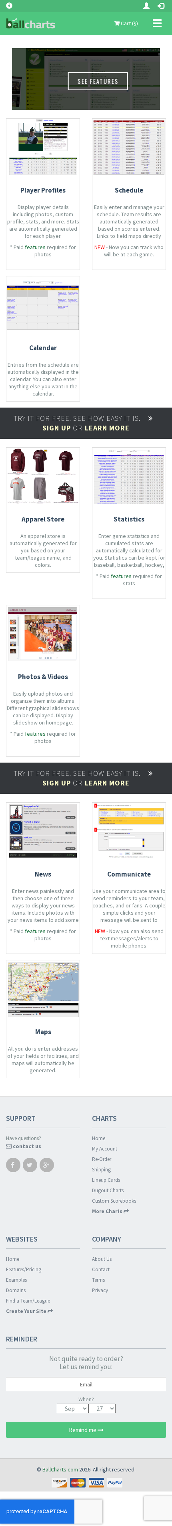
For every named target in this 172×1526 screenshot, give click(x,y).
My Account (104, 1148)
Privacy (100, 1290)
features (35, 247)
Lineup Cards (106, 1180)
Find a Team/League (28, 1300)
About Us (102, 1259)
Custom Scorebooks (114, 1200)
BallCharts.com (60, 1469)
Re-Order (101, 1159)
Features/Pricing (23, 1269)
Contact (101, 1269)
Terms (98, 1279)
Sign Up (56, 427)
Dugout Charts (108, 1190)
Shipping (101, 1169)
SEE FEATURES (84, 81)
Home (98, 1138)
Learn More (107, 427)
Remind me (83, 1430)
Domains (16, 1290)
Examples (16, 1279)
